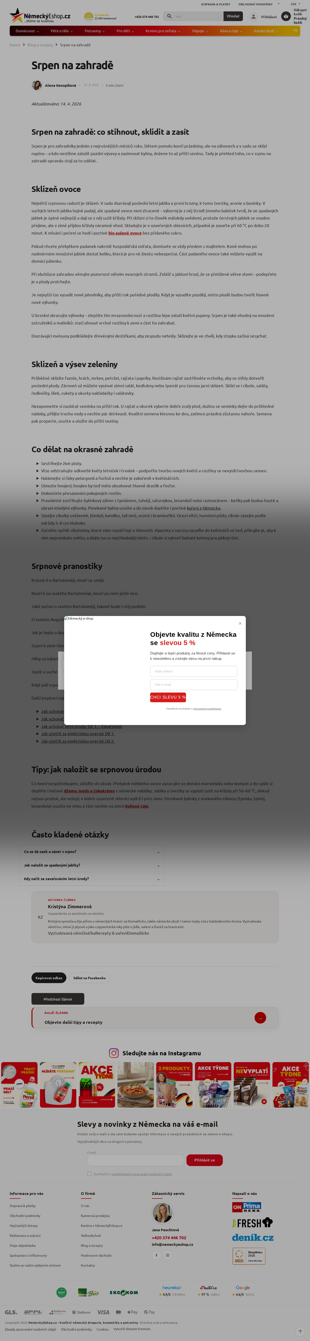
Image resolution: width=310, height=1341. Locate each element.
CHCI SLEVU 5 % (168, 697)
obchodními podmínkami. (207, 708)
